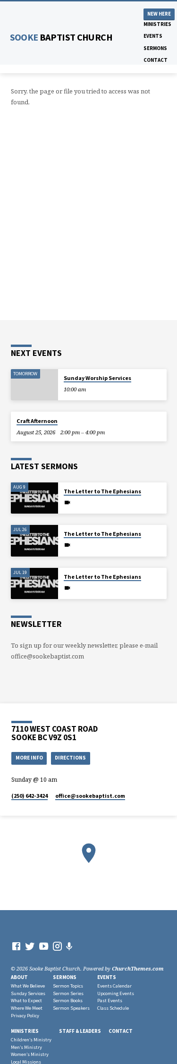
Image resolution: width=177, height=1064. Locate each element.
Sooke (61, 37)
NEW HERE (159, 14)
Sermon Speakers (71, 1008)
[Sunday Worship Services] (34, 385)
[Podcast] (69, 946)
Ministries (157, 24)
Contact (155, 60)
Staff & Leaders (80, 1031)
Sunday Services (28, 993)
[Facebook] (16, 946)
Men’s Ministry (26, 1047)
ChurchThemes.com (138, 968)
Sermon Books (68, 1000)
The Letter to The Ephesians (102, 491)
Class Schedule (113, 1008)
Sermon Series (68, 993)
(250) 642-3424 (29, 795)
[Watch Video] (67, 502)
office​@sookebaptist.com (90, 795)
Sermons (155, 48)
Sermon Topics (68, 986)
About (19, 977)
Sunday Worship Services (97, 377)
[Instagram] (57, 946)
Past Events (109, 1000)
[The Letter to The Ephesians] (34, 498)
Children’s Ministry (31, 1040)
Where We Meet (26, 1008)
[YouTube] (43, 946)
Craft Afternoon (37, 420)
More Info (29, 757)
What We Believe (28, 986)
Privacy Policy (25, 1016)
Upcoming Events (115, 993)
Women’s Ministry (30, 1054)
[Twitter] (30, 946)
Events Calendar (114, 986)
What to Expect (26, 1000)
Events (152, 36)
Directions (70, 757)
